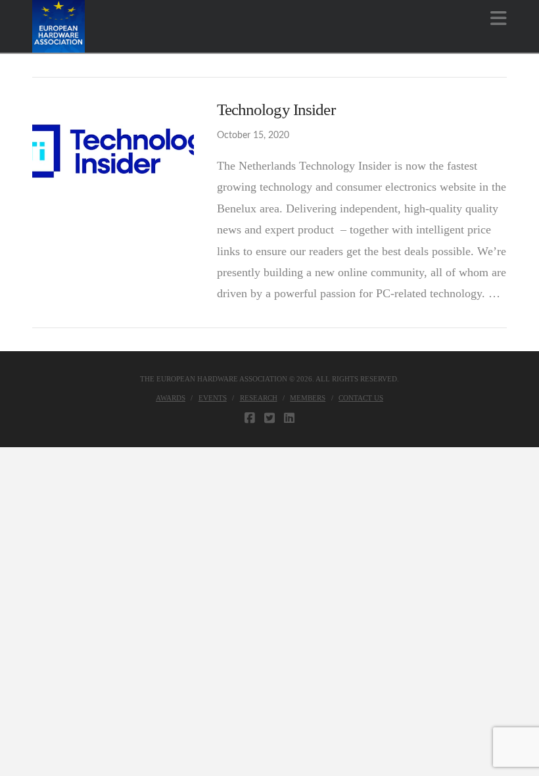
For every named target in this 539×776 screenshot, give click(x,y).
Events (213, 398)
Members (307, 398)
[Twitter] (269, 418)
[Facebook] (250, 418)
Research (258, 398)
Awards (170, 398)
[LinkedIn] (289, 418)
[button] (498, 18)
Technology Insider (276, 109)
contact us (361, 398)
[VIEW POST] (112, 153)
